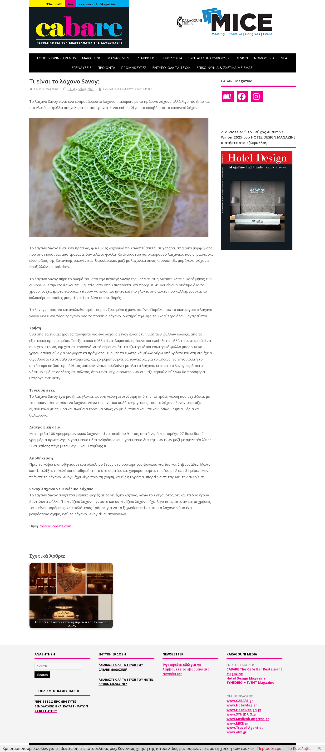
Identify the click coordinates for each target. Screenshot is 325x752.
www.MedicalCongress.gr (248, 719)
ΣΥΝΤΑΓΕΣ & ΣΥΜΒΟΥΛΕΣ (209, 58)
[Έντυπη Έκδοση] (228, 96)
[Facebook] (242, 96)
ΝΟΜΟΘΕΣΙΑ (264, 58)
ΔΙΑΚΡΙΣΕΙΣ (146, 58)
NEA (284, 58)
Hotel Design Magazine (246, 678)
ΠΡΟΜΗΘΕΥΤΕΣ (133, 67)
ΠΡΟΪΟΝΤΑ (106, 67)
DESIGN (242, 58)
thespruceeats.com (55, 526)
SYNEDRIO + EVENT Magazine (250, 682)
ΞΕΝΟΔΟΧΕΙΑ (171, 58)
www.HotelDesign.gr (244, 710)
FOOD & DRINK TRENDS (56, 58)
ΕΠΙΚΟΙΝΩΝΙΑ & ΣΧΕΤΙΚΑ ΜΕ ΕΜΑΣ (225, 67)
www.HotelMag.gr (242, 705)
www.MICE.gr (237, 723)
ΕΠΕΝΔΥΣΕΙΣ (81, 67)
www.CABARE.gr (240, 701)
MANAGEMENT (119, 58)
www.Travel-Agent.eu (245, 728)
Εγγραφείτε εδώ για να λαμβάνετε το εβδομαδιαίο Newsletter (186, 669)
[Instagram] (257, 96)
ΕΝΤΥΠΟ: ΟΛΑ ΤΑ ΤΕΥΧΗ (171, 67)
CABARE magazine (46, 89)
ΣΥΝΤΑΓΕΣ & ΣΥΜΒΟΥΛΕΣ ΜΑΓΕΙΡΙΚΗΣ (128, 89)
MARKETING (91, 58)
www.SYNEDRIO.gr (242, 714)
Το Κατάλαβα (298, 748)
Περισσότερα (269, 748)
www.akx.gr (236, 732)
